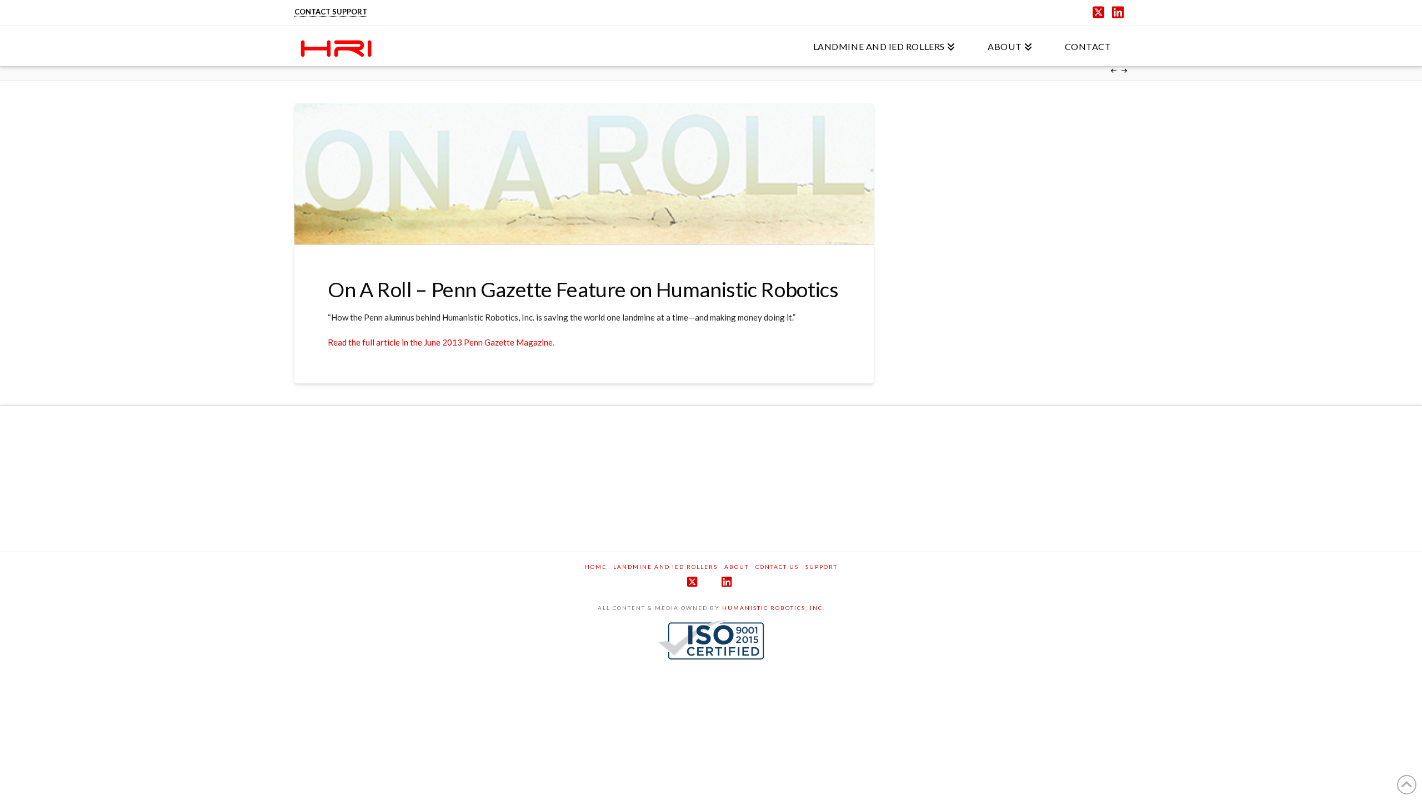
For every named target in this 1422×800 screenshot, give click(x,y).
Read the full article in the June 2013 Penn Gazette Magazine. (441, 342)
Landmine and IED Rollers (665, 566)
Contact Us (777, 566)
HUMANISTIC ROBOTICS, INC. (773, 607)
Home (596, 566)
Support (821, 566)
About (736, 566)
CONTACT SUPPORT (330, 11)
